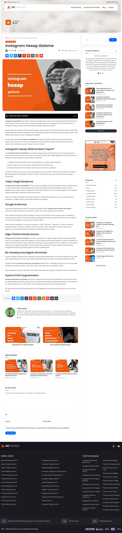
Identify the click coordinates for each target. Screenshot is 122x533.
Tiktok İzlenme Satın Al (8, 504)
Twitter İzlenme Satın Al (9, 482)
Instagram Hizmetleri (92, 7)
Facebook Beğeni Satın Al (50, 468)
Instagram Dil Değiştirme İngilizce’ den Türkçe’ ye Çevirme (104, 233)
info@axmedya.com (13, 2)
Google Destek (90, 191)
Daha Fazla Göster (101, 265)
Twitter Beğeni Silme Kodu (104, 256)
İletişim (111, 7)
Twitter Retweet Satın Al (9, 475)
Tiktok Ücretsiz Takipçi (110, 477)
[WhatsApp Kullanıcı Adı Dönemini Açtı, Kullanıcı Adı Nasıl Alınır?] (90, 91)
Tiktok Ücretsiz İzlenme (110, 488)
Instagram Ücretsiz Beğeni (91, 488)
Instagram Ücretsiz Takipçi (91, 491)
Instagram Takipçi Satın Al (50, 504)
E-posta (8, 421)
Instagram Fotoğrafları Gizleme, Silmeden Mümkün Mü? (105, 224)
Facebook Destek (91, 185)
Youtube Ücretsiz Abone (111, 506)
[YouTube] (99, 73)
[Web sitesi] (18, 318)
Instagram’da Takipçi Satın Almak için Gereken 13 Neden (105, 249)
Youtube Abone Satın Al (9, 479)
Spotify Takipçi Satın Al (8, 464)
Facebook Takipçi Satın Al (50, 464)
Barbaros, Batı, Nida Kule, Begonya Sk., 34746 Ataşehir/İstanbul (29, 521)
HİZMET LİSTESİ (7, 456)
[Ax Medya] (10, 446)
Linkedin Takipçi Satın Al (50, 489)
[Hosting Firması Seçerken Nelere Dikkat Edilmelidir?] (90, 107)
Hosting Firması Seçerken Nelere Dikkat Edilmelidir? (104, 106)
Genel (87, 188)
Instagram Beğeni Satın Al (50, 479)
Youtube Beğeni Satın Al (9, 486)
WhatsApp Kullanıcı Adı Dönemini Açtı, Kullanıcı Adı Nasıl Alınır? (105, 90)
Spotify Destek (90, 199)
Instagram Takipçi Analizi (90, 466)
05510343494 (110, 2)
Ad (6, 414)
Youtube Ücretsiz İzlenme (111, 510)
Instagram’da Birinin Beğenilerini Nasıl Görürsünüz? (15, 374)
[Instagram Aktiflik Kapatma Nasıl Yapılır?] (66, 366)
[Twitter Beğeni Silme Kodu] (90, 258)
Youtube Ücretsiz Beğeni (111, 502)
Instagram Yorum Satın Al (50, 460)
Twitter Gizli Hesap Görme (111, 464)
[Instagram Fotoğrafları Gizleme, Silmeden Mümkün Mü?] (90, 225)
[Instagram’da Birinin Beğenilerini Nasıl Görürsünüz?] (16, 366)
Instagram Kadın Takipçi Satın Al (52, 475)
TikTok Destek (90, 202)
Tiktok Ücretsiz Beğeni (110, 460)
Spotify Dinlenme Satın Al (9, 460)
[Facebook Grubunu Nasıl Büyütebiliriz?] (90, 124)
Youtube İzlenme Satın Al (9, 493)
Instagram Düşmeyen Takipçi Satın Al (54, 471)
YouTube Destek (90, 207)
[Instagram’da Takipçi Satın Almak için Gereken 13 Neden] (90, 250)
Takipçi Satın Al (47, 500)
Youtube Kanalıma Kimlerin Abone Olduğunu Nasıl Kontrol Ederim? (106, 241)
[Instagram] (101, 73)
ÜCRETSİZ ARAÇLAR (90, 456)
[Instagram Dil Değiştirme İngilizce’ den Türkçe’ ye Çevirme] (90, 233)
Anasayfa (9, 38)
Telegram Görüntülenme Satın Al (52, 497)
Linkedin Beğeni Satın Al (49, 482)
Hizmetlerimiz (76, 7)
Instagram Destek (18, 38)
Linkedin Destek (90, 196)
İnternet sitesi (47, 421)
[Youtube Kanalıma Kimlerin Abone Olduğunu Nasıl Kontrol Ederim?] (90, 242)
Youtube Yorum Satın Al (8, 497)
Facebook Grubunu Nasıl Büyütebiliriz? (104, 122)
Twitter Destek (90, 204)
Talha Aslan (11, 50)
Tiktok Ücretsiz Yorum (110, 491)
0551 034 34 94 (74, 521)
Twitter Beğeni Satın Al (8, 471)
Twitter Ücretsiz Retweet (111, 495)
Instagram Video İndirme (90, 484)
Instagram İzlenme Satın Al (50, 486)
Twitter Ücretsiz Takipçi (111, 480)
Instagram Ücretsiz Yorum (90, 504)
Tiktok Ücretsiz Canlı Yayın (111, 484)
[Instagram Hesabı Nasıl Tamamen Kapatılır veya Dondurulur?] (41, 366)
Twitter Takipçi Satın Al (8, 468)
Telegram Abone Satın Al (50, 493)
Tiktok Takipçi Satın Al (8, 489)
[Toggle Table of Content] (74, 116)
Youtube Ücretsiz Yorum (110, 499)
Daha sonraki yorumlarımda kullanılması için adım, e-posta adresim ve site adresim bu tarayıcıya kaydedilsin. (38, 428)
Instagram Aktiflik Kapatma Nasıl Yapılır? (66, 374)
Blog (104, 7)
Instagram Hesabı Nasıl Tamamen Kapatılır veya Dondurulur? (41, 374)
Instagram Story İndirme (90, 501)
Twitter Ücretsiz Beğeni (110, 473)
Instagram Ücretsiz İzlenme (91, 475)
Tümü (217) (101, 131)
